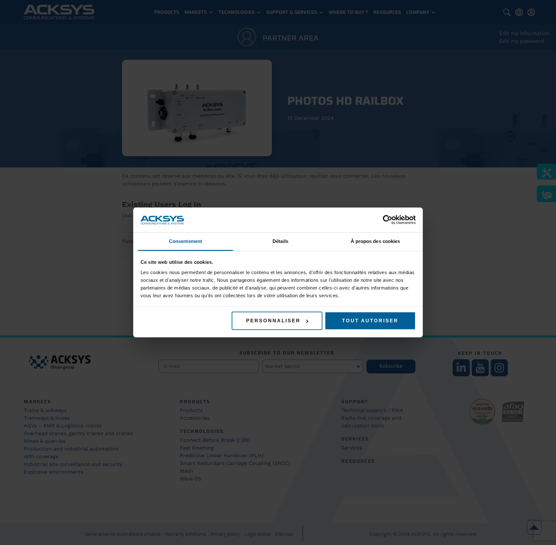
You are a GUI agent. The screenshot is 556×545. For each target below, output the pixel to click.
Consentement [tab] (185, 241)
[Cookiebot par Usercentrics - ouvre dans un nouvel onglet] (387, 220)
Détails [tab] (280, 241)
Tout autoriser (370, 320)
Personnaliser (273, 320)
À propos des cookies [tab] (375, 241)
